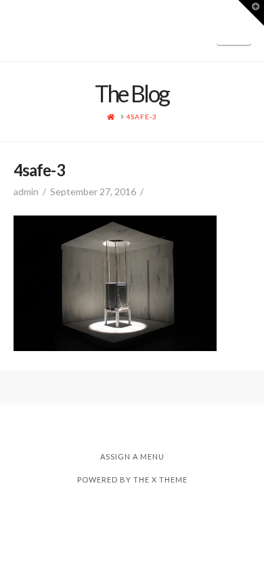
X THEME (170, 479)
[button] (234, 29)
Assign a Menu (132, 456)
